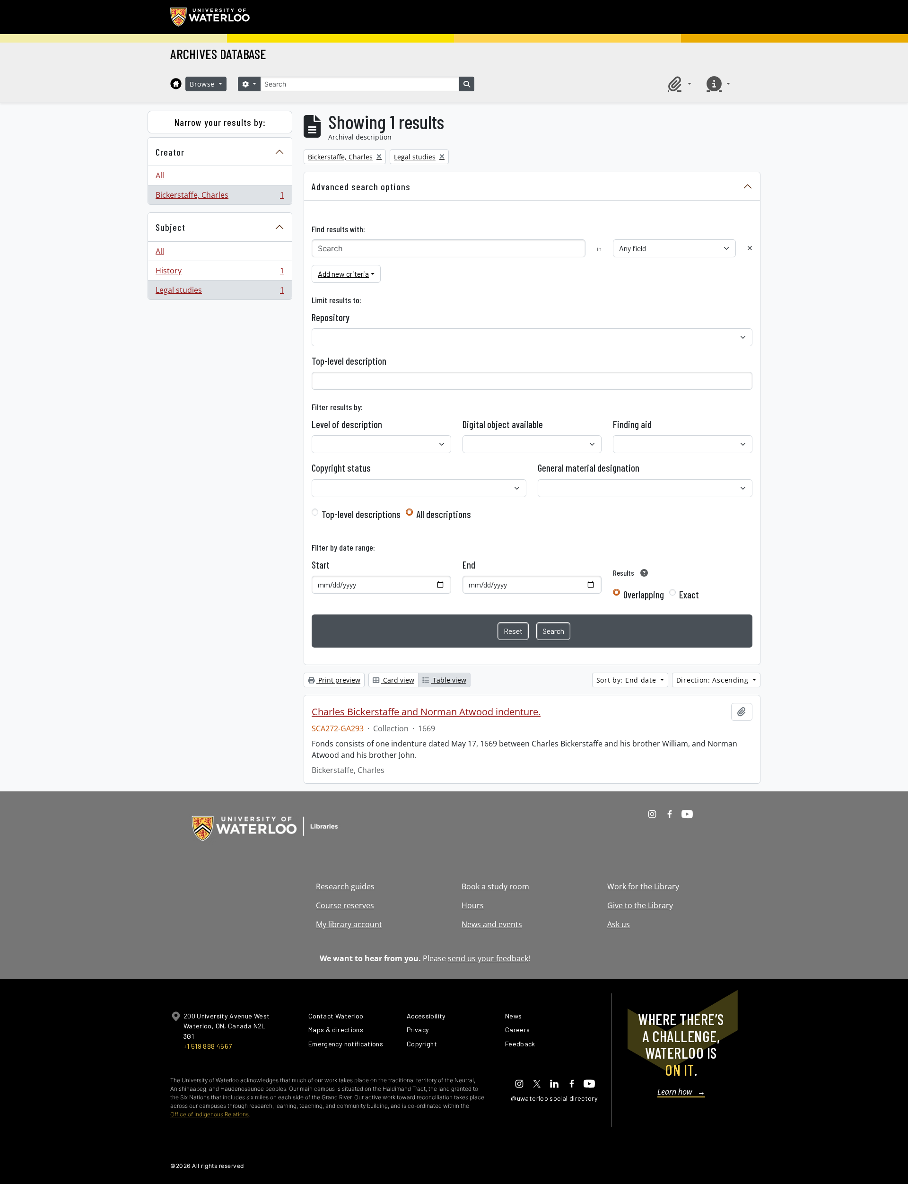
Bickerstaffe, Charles (219, 197)
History (219, 273)
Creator (170, 152)
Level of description (347, 424)
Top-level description (349, 361)
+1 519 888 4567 (207, 1046)
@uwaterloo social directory (554, 1098)
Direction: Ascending (713, 679)
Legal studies (219, 292)
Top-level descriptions (361, 514)
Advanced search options (361, 186)
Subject (170, 227)
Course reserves (345, 905)
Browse (203, 83)
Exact (689, 594)
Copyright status (341, 468)
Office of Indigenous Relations (209, 1114)
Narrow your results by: (220, 122)
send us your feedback (488, 958)
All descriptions (443, 514)
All (160, 175)
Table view (448, 679)
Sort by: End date (627, 679)
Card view (397, 679)
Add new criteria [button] (343, 273)
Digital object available (503, 424)
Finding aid (632, 424)
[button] (678, 83)
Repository (330, 317)
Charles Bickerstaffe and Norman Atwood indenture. (426, 712)
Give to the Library (640, 905)
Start (321, 564)
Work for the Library (643, 886)
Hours (473, 905)
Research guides (345, 886)
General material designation (588, 468)
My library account (349, 924)
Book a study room (495, 886)
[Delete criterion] (749, 248)
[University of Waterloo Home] (210, 17)
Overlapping (643, 594)
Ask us (618, 924)
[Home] (176, 83)
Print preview (338, 679)
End (469, 564)
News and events (492, 924)
